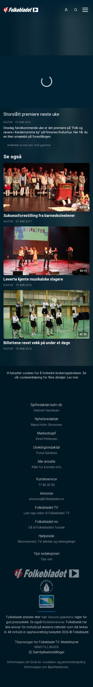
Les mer (72, 377)
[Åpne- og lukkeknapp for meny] (85, 9)
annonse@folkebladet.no (46, 499)
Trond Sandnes (46, 453)
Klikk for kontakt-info (46, 467)
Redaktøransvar (53, 622)
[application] (46, 81)
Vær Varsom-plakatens (57, 617)
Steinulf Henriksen (46, 410)
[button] (46, 81)
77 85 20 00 (46, 485)
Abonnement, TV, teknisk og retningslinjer (46, 541)
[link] (20, 10)
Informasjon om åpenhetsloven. (46, 667)
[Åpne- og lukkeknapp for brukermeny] (66, 9)
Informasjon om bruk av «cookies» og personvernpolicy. (46, 662)
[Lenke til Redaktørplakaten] (46, 586)
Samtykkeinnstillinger (48, 652)
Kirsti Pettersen (46, 439)
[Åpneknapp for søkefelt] (75, 9)
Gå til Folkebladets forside (46, 527)
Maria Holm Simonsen (46, 425)
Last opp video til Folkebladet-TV (46, 513)
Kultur (8, 122)
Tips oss (46, 559)
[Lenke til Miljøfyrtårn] (46, 601)
